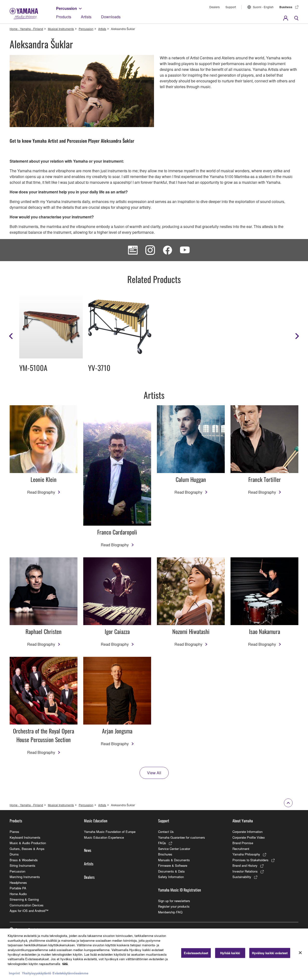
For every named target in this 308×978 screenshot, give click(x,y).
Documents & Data (171, 871)
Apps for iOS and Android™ (29, 910)
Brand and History (244, 865)
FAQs (162, 843)
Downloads (111, 16)
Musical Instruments (61, 29)
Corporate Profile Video (248, 837)
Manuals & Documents (174, 860)
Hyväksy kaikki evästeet (270, 953)
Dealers (214, 7)
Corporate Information (247, 831)
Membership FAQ (170, 912)
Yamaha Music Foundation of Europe (109, 831)
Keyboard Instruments (25, 837)
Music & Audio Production (28, 843)
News (87, 850)
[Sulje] (300, 952)
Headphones (18, 882)
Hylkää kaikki (230, 953)
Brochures (165, 854)
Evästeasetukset (196, 953)
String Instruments (22, 865)
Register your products (174, 906)
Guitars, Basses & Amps (27, 848)
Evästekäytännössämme (70, 973)
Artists (86, 16)
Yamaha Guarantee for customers (181, 837)
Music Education (95, 821)
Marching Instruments (25, 876)
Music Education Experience (104, 837)
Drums (14, 854)
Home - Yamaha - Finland (26, 29)
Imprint (14, 973)
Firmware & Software (172, 865)
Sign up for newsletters (174, 900)
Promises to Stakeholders (250, 860)
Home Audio (18, 894)
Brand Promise (242, 843)
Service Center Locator (174, 848)
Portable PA (18, 888)
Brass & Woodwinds (24, 860)
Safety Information (171, 876)
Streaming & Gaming (24, 899)
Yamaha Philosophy (246, 854)
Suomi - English (263, 7)
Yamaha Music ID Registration (179, 890)
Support (230, 7)
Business (285, 7)
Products (63, 16)
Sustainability (241, 876)
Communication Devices (27, 905)
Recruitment (240, 848)
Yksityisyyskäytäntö (36, 973)
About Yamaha (242, 821)
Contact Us (166, 831)
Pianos (14, 831)
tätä (65, 963)
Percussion (66, 8)
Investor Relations (245, 871)
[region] (154, 953)
